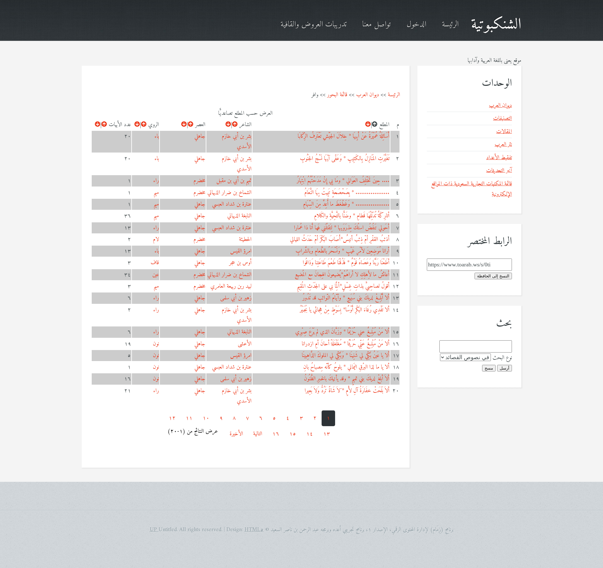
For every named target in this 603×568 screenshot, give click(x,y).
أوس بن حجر (240, 263)
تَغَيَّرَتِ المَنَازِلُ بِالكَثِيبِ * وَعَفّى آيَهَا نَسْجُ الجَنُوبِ (344, 159)
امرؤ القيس (241, 251)
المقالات (504, 131)
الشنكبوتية (496, 24)
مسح (489, 368)
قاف (154, 263)
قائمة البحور (337, 95)
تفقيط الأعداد (499, 158)
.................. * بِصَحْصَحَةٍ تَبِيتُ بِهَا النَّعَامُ (346, 193)
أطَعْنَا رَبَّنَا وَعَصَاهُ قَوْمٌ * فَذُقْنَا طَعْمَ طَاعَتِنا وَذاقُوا (346, 263)
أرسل (504, 368)
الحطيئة (245, 239)
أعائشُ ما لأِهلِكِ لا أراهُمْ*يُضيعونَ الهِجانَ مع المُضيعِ (342, 275)
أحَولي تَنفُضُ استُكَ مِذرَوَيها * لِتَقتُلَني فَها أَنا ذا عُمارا (341, 228)
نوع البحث (502, 358)
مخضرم (199, 181)
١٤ (309, 434)
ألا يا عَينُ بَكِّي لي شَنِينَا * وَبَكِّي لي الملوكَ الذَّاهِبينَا (345, 355)
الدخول (416, 24)
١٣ (326, 434)
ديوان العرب (367, 95)
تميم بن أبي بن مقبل (234, 181)
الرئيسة (450, 24)
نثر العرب (503, 144)
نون (156, 344)
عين (155, 275)
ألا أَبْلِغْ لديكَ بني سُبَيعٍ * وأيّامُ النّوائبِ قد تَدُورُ (345, 298)
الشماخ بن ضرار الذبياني (229, 193)
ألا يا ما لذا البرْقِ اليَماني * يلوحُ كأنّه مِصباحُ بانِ (346, 367)
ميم (156, 193)
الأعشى (245, 344)
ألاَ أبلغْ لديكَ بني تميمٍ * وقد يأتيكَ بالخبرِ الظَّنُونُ (346, 379)
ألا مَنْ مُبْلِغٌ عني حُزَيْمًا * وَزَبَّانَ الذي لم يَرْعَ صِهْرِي (342, 332)
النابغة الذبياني (239, 216)
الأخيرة (236, 434)
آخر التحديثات (499, 170)
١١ (189, 418)
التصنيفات (502, 118)
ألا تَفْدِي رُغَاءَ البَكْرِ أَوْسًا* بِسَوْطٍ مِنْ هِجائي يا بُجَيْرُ (344, 310)
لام (156, 239)
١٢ (172, 418)
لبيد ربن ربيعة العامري (231, 286)
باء (157, 136)
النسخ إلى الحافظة (493, 276)
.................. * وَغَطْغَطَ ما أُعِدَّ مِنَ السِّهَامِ (346, 204)
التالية (257, 434)
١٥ (292, 434)
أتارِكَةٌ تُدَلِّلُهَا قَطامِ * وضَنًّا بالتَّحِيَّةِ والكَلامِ (351, 216)
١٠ (206, 418)
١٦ (275, 434)
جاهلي (199, 136)
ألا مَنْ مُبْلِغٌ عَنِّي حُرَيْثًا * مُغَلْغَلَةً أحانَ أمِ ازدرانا (345, 344)
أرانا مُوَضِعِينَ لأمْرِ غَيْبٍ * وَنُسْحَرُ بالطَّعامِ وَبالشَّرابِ (342, 251)
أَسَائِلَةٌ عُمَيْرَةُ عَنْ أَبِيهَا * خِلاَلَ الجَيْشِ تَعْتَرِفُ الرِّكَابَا (343, 136)
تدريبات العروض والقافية (313, 24)
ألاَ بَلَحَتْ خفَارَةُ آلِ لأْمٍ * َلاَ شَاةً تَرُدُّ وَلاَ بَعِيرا (347, 391)
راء (156, 181)
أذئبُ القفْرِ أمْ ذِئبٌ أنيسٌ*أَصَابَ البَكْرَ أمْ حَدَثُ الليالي (339, 239)
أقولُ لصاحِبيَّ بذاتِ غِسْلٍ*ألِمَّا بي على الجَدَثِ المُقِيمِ (343, 286)
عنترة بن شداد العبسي (232, 204)
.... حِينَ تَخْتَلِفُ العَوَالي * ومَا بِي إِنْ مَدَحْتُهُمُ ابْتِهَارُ (343, 181)
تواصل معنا (376, 24)
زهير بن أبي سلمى (236, 298)
